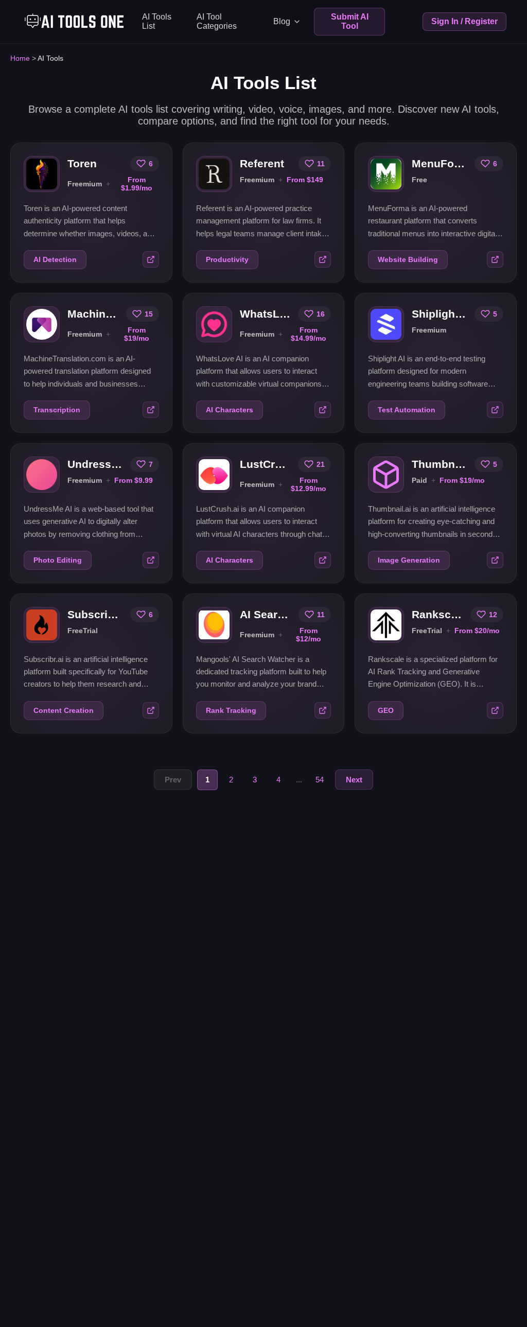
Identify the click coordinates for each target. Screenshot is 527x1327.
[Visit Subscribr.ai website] (151, 710)
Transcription (56, 410)
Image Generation (409, 560)
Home (20, 58)
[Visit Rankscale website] (495, 710)
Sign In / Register (464, 21)
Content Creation (63, 710)
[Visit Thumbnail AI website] (495, 560)
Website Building (408, 260)
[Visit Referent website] (322, 259)
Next (354, 779)
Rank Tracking (231, 710)
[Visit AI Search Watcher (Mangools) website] (322, 710)
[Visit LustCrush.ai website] (322, 560)
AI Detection (55, 260)
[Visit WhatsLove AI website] (322, 409)
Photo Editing (57, 560)
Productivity (227, 260)
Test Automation (406, 410)
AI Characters (229, 410)
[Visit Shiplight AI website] (495, 409)
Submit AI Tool (349, 21)
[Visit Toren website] (151, 259)
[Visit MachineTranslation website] (151, 409)
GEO (386, 710)
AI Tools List (156, 21)
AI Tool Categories (217, 21)
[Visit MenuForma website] (495, 259)
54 (319, 779)
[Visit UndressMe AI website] (151, 560)
